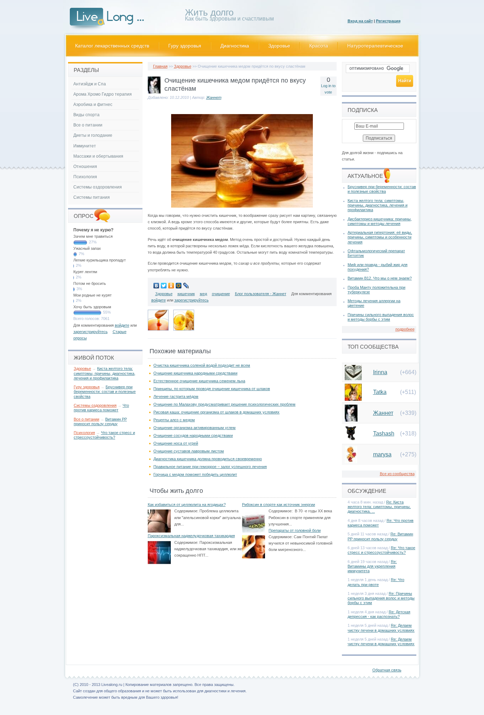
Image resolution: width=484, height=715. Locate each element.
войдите (158, 300)
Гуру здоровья (184, 46)
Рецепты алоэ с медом (174, 420)
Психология (85, 176)
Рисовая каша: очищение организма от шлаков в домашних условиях (216, 412)
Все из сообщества (397, 474)
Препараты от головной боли (295, 530)
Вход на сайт (360, 21)
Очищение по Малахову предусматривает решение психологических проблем (224, 404)
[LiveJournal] (186, 285)
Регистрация (388, 21)
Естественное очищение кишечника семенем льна (199, 381)
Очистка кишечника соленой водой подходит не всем (201, 365)
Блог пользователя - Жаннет (260, 294)
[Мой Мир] (178, 285)
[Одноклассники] (171, 285)
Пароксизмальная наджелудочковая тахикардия (191, 536)
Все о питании (87, 125)
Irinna (380, 372)
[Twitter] (164, 285)
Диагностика (234, 46)
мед (203, 294)
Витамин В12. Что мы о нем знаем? (380, 278)
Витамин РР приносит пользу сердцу (100, 421)
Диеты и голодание (92, 135)
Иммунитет (84, 145)
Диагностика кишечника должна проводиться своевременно (207, 459)
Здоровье (279, 46)
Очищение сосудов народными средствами (193, 435)
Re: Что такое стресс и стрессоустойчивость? (381, 550)
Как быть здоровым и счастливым (229, 16)
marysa (382, 454)
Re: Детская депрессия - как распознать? (379, 614)
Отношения (85, 166)
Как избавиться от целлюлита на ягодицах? (187, 504)
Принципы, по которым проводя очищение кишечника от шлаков (211, 389)
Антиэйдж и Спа (89, 83)
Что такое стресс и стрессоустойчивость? (104, 434)
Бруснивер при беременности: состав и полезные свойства (105, 391)
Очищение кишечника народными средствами (195, 373)
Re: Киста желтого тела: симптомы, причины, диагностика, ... (379, 506)
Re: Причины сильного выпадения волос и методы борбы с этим (381, 598)
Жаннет (213, 97)
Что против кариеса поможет (101, 407)
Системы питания (91, 197)
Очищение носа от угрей (175, 443)
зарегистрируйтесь (191, 300)
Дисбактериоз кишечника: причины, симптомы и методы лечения (380, 221)
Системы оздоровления (97, 187)
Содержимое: (186, 511)
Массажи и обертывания (98, 156)
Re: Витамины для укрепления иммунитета (372, 566)
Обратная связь (386, 670)
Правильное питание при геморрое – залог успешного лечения (210, 467)
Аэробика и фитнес (92, 104)
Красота (318, 46)
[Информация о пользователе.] (154, 92)
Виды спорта (86, 114)
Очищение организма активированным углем (194, 428)
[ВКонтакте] (156, 285)
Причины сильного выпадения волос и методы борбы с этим (381, 317)
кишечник (186, 294)
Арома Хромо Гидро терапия (102, 94)
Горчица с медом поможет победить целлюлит (195, 474)
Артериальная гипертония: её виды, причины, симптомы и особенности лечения (380, 237)
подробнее (405, 329)
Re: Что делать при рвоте (376, 582)
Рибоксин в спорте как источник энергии (278, 504)
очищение (221, 294)
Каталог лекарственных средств (112, 46)
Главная (160, 66)
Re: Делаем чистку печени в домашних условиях (381, 627)
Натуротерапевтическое (375, 46)
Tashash (383, 433)
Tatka (380, 392)
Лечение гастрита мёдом (175, 396)
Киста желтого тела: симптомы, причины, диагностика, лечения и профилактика (104, 373)
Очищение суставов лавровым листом (188, 451)
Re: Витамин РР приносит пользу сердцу (380, 536)
